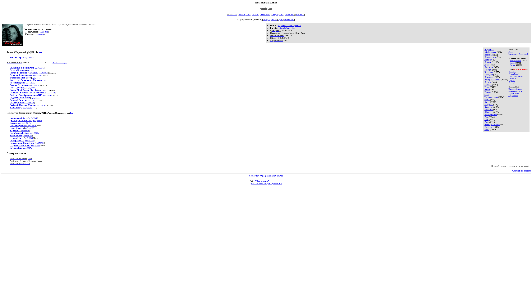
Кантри (488, 70)
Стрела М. (513, 78)
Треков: (513, 65)
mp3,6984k (40, 34)
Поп (486, 119)
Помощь (300, 14)
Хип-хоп (488, 109)
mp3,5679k (28, 136)
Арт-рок (488, 127)
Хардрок (488, 104)
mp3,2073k (41, 105)
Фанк (487, 99)
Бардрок (488, 107)
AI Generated (490, 52)
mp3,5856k (30, 83)
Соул (486, 94)
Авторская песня (492, 79)
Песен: (512, 63)
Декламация (490, 57)
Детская (488, 60)
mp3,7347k (51, 93)
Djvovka (512, 81)
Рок (486, 117)
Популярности (270, 19)
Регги (487, 89)
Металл (488, 84)
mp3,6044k (30, 103)
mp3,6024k (29, 141)
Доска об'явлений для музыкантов (266, 183)
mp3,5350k (43, 90)
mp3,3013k (43, 73)
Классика (488, 72)
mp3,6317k (27, 148)
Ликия (510, 52)
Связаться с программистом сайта (266, 176)
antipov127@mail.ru (286, 28)
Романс (487, 92)
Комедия (488, 75)
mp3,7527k (32, 100)
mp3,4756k (33, 118)
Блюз (486, 129)
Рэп (486, 122)
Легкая (487, 82)
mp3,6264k (47, 95)
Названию (289, 19)
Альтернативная (492, 124)
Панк (486, 87)
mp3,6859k (27, 108)
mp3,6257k (35, 146)
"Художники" (262, 181)
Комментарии (61, 63)
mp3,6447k (35, 85)
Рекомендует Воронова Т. (518, 54)
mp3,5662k (31, 70)
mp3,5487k (44, 32)
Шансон (488, 112)
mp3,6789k (31, 88)
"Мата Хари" (514, 74)
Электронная (490, 114)
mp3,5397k (39, 68)
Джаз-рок (488, 67)
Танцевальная (491, 97)
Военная (488, 55)
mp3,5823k (44, 80)
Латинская (489, 77)
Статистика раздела (521, 171)
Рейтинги (265, 14)
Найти (255, 14)
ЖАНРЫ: (489, 50)
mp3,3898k (34, 133)
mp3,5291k (39, 143)
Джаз (486, 65)
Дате (280, 19)
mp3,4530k (29, 138)
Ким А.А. (512, 72)
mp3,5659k (37, 75)
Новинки (289, 14)
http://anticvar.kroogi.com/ (289, 25)
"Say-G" (512, 83)
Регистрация (244, 14)
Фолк (487, 102)
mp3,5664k (32, 126)
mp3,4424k (36, 78)
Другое (487, 62)
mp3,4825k (35, 98)
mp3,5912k (26, 123)
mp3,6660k (37, 121)
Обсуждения (277, 14)
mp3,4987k (29, 128)
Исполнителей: (515, 61)
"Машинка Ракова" (516, 76)
